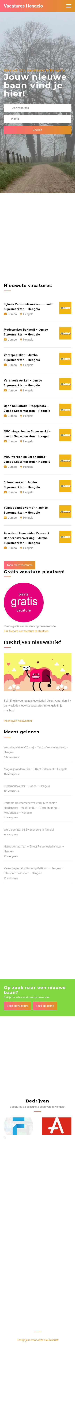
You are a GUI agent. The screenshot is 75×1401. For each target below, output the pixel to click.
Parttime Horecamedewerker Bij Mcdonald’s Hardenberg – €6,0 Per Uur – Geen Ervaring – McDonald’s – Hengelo (31, 807)
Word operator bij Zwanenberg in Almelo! (29, 829)
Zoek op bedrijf (45, 1005)
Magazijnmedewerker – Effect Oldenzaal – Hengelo (35, 769)
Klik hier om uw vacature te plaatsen (26, 631)
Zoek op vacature (17, 1005)
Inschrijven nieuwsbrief (18, 721)
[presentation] (4, 1137)
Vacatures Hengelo (23, 5)
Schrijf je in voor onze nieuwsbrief (37, 1340)
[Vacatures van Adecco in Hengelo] (18, 1126)
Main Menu (68, 6)
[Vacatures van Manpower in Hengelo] (57, 1126)
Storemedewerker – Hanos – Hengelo (27, 786)
